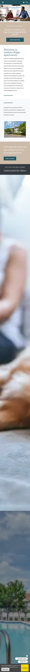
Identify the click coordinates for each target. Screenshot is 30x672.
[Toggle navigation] (2, 2)
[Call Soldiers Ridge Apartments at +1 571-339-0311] (27, 2)
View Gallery (10, 158)
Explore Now (15, 40)
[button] (24, 2)
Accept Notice (25, 668)
